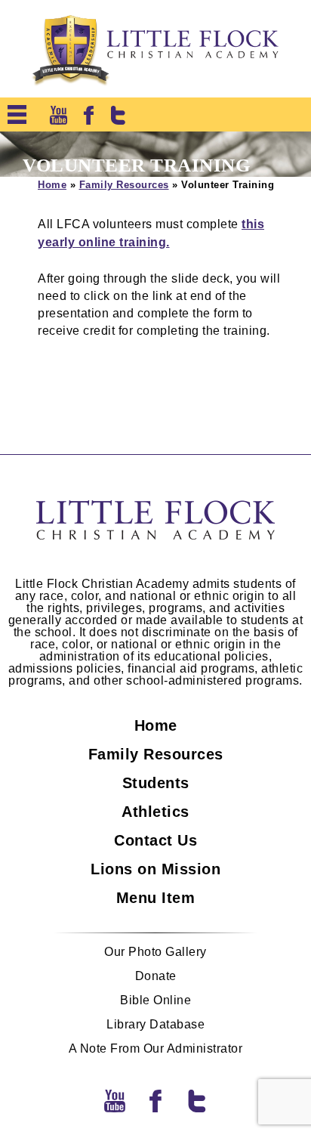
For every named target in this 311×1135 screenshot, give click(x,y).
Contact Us (155, 841)
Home (52, 184)
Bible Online (155, 1000)
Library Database (155, 1025)
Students (155, 783)
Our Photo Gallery (155, 952)
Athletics (155, 812)
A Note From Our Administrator (156, 1049)
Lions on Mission (155, 869)
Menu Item (156, 898)
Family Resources (124, 184)
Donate (156, 976)
